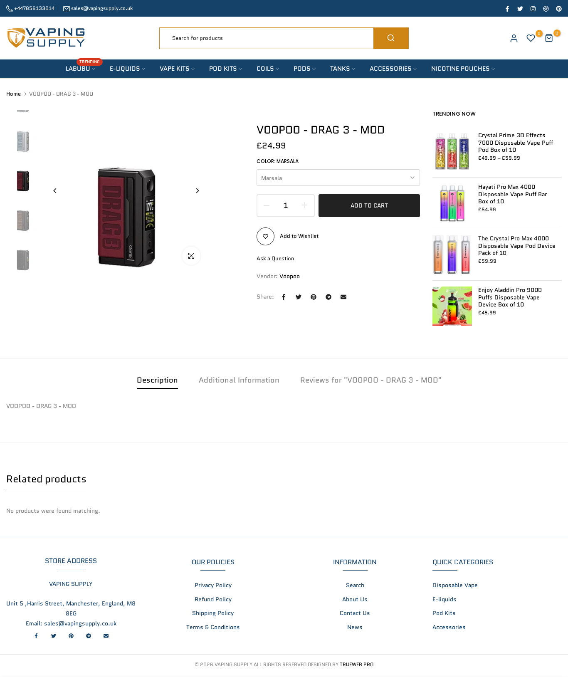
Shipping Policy (213, 613)
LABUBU (83, 68)
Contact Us (355, 613)
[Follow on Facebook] (507, 8)
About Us (355, 599)
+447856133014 (33, 8)
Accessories (449, 627)
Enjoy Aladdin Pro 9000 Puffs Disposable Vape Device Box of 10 (510, 298)
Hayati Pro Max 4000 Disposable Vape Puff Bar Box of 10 (512, 194)
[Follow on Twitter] (519, 8)
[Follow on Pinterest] (558, 8)
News (355, 627)
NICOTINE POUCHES (460, 68)
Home (13, 94)
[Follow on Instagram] (532, 8)
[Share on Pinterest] (313, 297)
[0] (531, 38)
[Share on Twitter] (298, 297)
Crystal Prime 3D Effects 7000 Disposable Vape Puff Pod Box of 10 (515, 143)
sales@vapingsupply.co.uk (102, 8)
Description (157, 380)
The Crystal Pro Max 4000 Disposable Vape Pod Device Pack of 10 (517, 246)
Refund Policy (213, 599)
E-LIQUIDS (125, 68)
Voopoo (289, 276)
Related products (46, 479)
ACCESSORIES (391, 68)
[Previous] (61, 190)
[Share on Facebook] (283, 297)
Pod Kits (444, 613)
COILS (265, 68)
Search (355, 585)
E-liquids (444, 599)
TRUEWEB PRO (356, 664)
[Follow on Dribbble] (545, 8)
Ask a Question (275, 258)
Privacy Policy (213, 585)
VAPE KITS (175, 68)
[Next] (191, 190)
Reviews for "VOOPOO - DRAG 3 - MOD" (371, 380)
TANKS (340, 68)
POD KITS (223, 68)
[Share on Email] (343, 297)
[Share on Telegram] (328, 297)
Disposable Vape (455, 585)
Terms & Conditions (213, 627)
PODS (302, 68)
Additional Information (239, 380)
